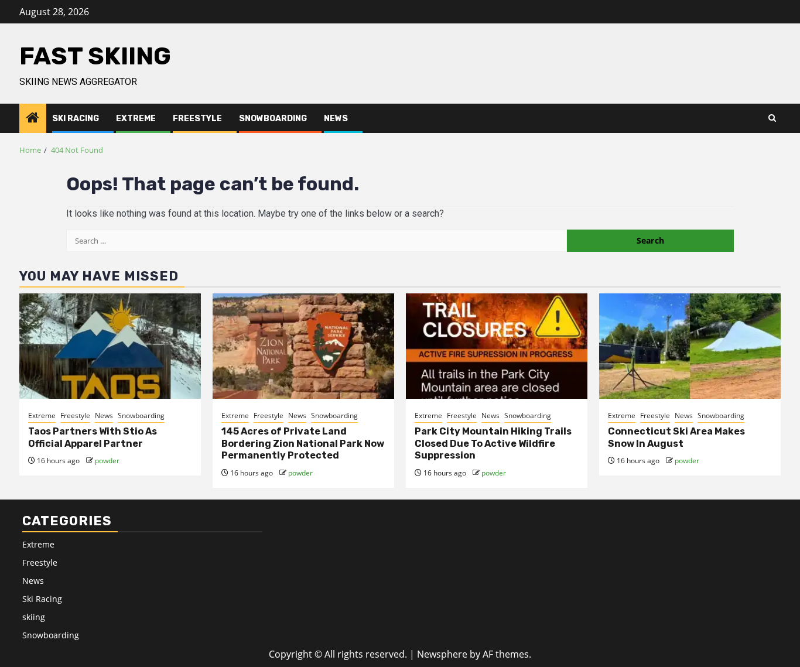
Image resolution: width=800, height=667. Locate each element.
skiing (33, 616)
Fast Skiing (95, 56)
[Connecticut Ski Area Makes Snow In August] (690, 346)
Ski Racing (75, 119)
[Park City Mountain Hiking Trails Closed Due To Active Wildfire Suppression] (496, 346)
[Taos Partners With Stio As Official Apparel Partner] (110, 346)
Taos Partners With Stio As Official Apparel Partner (92, 437)
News (336, 119)
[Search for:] (316, 241)
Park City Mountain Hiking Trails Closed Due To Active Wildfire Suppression (493, 443)
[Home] (32, 118)
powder (107, 461)
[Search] (772, 118)
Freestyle (197, 119)
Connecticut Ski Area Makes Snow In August (676, 437)
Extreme (136, 119)
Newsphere (442, 654)
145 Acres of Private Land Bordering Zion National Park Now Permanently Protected (302, 443)
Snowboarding (273, 119)
